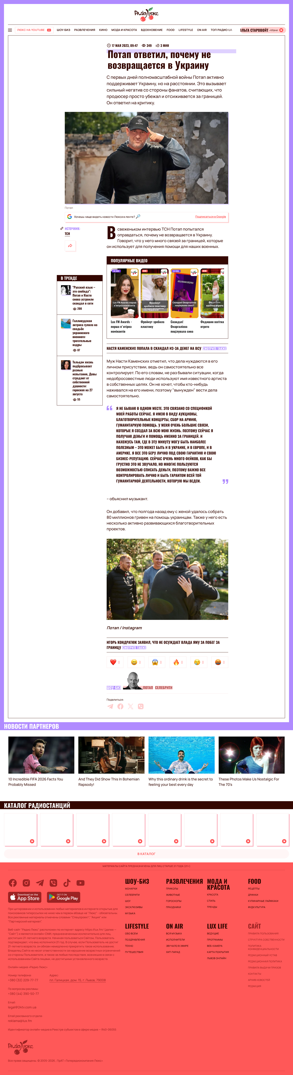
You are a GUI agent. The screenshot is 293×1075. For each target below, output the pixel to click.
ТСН (67, 233)
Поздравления (135, 939)
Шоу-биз (63, 30)
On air (202, 30)
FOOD (171, 30)
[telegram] (110, 706)
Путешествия (134, 952)
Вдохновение (152, 30)
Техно (129, 946)
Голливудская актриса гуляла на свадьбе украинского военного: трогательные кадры (85, 332)
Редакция (254, 986)
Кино (103, 30)
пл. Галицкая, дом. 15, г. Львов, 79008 (77, 980)
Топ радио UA (221, 30)
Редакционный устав (262, 955)
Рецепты (254, 888)
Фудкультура (256, 907)
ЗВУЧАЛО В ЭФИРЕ (177, 946)
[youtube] (80, 883)
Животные (173, 894)
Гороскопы (173, 901)
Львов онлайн (216, 958)
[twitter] (130, 706)
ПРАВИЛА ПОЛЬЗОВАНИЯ (263, 933)
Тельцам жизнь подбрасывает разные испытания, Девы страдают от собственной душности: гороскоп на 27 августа (85, 378)
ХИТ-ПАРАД (173, 952)
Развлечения (84, 30)
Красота (212, 894)
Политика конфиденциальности (263, 947)
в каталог (147, 854)
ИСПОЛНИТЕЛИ (175, 939)
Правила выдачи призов (264, 967)
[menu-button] (10, 30)
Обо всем (131, 933)
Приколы (172, 888)
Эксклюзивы (134, 907)
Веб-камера (214, 946)
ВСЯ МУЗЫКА (174, 933)
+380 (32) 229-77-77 (23, 980)
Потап (148, 687)
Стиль (211, 900)
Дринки (253, 894)
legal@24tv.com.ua (22, 1007)
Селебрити (164, 687)
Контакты (254, 973)
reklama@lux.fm (20, 1021)
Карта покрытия (218, 952)
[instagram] (26, 883)
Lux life (217, 926)
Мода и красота (124, 30)
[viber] (140, 706)
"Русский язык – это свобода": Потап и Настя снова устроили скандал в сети (84, 295)
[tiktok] (67, 883)
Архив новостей (259, 980)
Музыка (130, 913)
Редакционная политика (265, 961)
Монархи (131, 888)
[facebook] (120, 706)
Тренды (212, 907)
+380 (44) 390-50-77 (23, 993)
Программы (215, 939)
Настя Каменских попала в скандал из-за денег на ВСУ (154, 348)
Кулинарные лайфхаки (263, 901)
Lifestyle (186, 30)
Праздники (173, 907)
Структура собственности (266, 939)
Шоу (128, 901)
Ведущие (213, 933)
